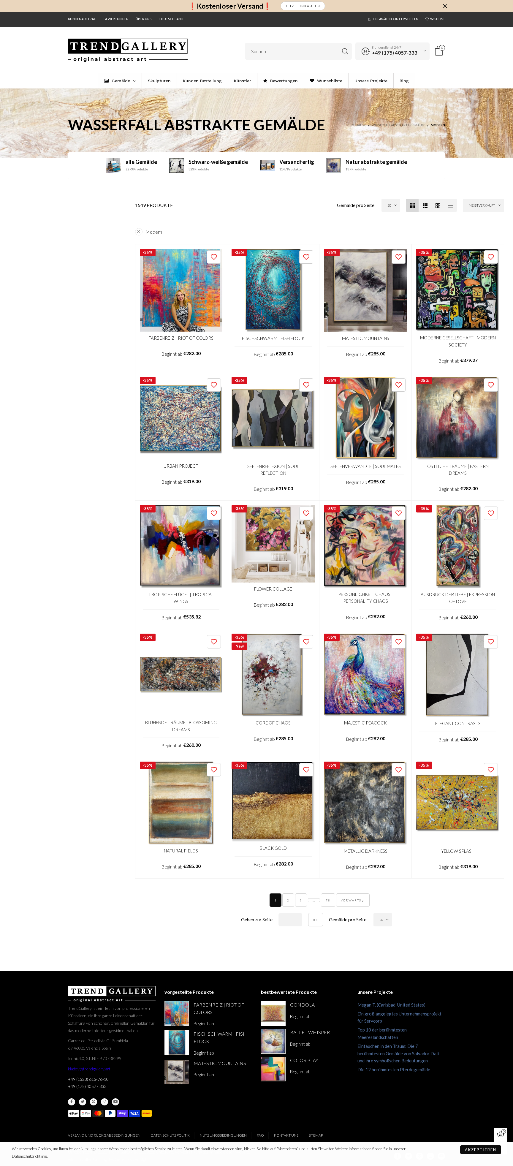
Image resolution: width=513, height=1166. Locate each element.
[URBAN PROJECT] (181, 418)
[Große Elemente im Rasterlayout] (425, 205)
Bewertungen (116, 19)
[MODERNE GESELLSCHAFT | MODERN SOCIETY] (457, 290)
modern (153, 232)
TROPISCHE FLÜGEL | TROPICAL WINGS (181, 598)
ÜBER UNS (143, 19)
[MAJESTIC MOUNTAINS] (365, 290)
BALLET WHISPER (310, 1032)
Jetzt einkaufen (302, 6)
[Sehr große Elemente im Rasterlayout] (437, 205)
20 (389, 205)
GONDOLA (302, 1004)
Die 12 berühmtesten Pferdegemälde (393, 1069)
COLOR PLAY (304, 1060)
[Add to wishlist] (214, 257)
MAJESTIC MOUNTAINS (365, 338)
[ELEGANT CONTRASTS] (457, 675)
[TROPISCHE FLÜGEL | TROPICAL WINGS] (181, 546)
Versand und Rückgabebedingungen (104, 1135)
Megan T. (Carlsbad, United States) (391, 1004)
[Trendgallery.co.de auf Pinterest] (93, 1101)
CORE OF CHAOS (273, 722)
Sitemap (315, 1135)
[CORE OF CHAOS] (273, 675)
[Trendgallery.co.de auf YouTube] (115, 1101)
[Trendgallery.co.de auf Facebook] (71, 1101)
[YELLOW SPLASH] (457, 803)
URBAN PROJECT (181, 466)
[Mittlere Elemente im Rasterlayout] (412, 205)
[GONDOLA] (273, 1013)
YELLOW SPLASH (457, 851)
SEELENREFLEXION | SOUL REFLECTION (273, 469)
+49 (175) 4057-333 (394, 53)
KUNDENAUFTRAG (82, 19)
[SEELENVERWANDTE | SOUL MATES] (365, 418)
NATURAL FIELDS (181, 850)
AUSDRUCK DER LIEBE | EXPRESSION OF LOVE (458, 598)
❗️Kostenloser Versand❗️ (230, 6)
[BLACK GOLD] (273, 802)
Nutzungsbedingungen (223, 1135)
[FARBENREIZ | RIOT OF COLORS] (181, 290)
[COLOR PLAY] (273, 1069)
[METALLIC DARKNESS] (365, 803)
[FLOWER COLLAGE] (273, 544)
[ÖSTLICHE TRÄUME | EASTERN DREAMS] (457, 418)
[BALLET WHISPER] (273, 1041)
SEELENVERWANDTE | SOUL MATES (365, 466)
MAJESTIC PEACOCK (365, 722)
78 (328, 900)
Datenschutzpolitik (170, 1135)
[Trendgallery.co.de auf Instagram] (104, 1101)
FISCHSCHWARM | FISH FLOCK (273, 338)
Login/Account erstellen (395, 19)
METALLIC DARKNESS (365, 851)
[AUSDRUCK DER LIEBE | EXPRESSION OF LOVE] (457, 546)
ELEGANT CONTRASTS (458, 723)
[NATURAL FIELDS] (181, 803)
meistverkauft (482, 205)
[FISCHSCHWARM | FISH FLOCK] (273, 290)
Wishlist (437, 19)
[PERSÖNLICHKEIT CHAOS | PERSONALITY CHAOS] (365, 546)
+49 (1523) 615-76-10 (88, 1079)
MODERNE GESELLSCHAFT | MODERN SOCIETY (458, 341)
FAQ (260, 1135)
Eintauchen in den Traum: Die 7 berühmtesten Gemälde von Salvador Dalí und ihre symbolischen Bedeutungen (398, 1053)
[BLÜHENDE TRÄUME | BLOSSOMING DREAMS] (181, 675)
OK (315, 920)
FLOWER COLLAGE (273, 588)
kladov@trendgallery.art (89, 1068)
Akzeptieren (480, 1149)
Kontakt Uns (286, 1135)
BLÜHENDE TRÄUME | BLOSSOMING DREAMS (181, 726)
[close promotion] (445, 6)
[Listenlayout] (450, 205)
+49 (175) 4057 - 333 (87, 1086)
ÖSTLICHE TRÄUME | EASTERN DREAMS (458, 469)
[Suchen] (345, 51)
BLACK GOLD (273, 848)
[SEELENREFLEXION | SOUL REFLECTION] (273, 418)
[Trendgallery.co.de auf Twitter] (82, 1101)
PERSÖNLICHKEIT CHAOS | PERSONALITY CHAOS (365, 597)
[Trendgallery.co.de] (128, 50)
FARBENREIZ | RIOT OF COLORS (181, 338)
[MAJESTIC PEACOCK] (365, 675)
